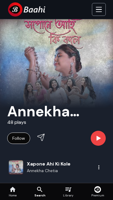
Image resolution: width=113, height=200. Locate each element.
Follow (18, 138)
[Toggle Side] (99, 9)
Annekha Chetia (42, 170)
